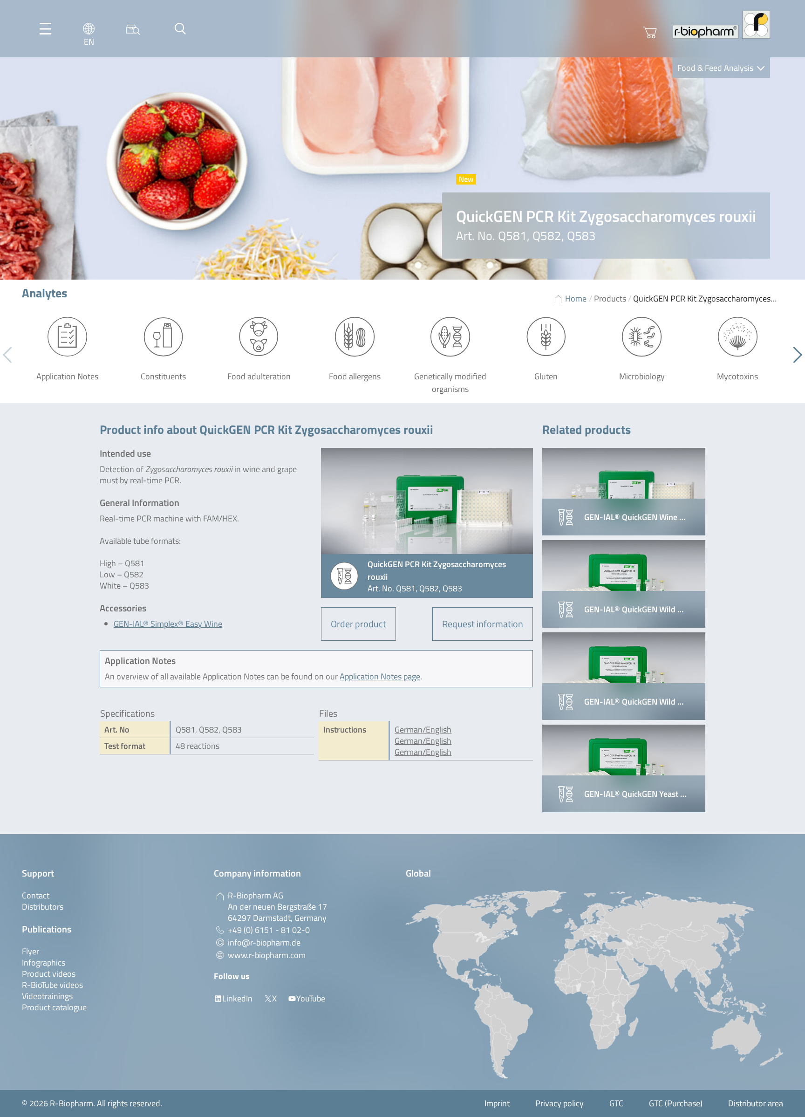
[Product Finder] (133, 28)
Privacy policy (559, 1103)
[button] (794, 355)
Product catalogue (54, 1007)
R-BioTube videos (52, 985)
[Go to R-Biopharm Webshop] (650, 33)
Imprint (497, 1103)
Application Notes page (380, 676)
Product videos (48, 973)
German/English (423, 729)
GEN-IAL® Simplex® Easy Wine (168, 623)
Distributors (42, 906)
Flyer (30, 951)
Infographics (43, 962)
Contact (35, 895)
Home (576, 298)
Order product (358, 624)
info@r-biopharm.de (264, 942)
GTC (616, 1103)
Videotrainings (47, 996)
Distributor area (755, 1103)
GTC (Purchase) (676, 1103)
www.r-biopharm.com (267, 955)
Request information (482, 624)
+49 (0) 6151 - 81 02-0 (269, 930)
